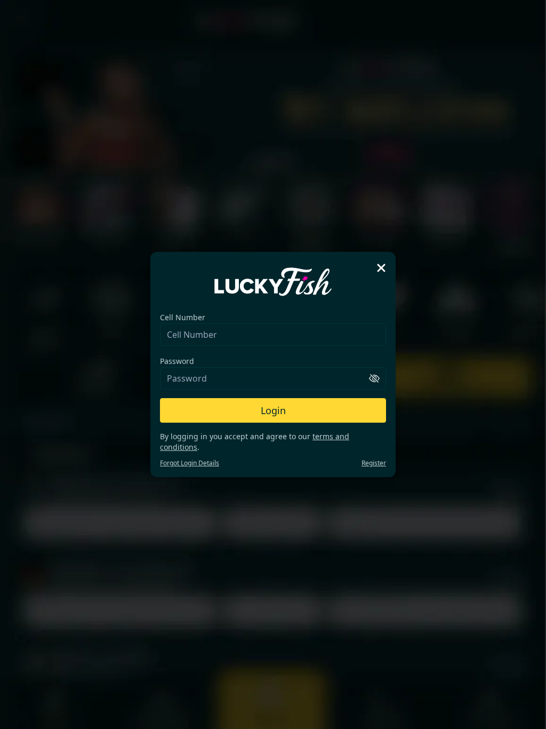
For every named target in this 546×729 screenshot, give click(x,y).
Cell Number (182, 317)
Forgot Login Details (189, 462)
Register (374, 462)
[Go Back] (381, 268)
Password (177, 361)
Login (273, 410)
